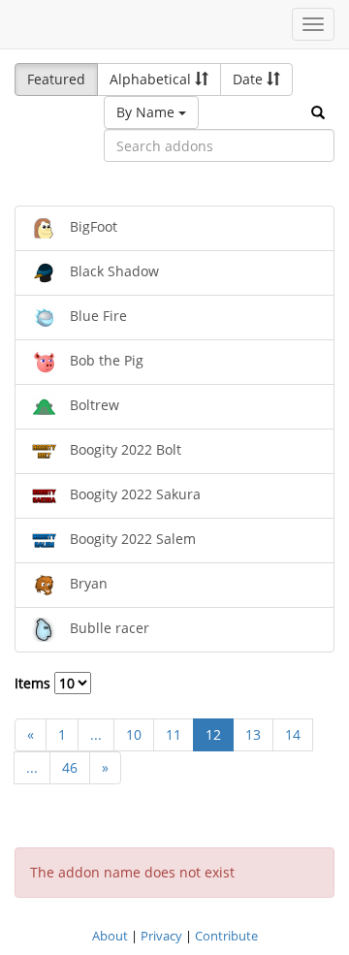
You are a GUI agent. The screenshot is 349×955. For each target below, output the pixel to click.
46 (70, 767)
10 (134, 734)
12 (213, 734)
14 (293, 734)
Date (250, 79)
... (96, 734)
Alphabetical (152, 79)
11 (173, 734)
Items (34, 683)
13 (253, 734)
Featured (56, 79)
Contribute (226, 935)
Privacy (161, 935)
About (110, 935)
